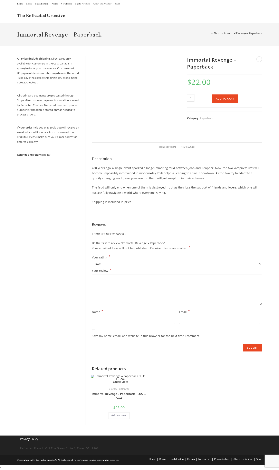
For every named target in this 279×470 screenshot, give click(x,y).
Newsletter (66, 3)
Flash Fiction (41, 3)
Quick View (120, 382)
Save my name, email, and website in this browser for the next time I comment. (146, 336)
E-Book (112, 388)
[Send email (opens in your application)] (260, 4)
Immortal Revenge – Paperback (243, 33)
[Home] (209, 33)
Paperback (206, 118)
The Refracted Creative (41, 15)
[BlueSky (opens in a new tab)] (256, 4)
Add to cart (225, 98)
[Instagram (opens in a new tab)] (251, 4)
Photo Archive (82, 3)
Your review (101, 270)
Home (20, 3)
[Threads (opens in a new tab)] (246, 4)
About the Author (102, 3)
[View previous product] (259, 59)
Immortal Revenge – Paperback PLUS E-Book (119, 396)
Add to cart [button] (118, 415)
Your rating (101, 257)
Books (29, 3)
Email (184, 311)
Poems (54, 3)
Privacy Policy (29, 439)
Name (97, 311)
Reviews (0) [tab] (188, 147)
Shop (117, 3)
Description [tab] (167, 147)
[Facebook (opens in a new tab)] (242, 4)
